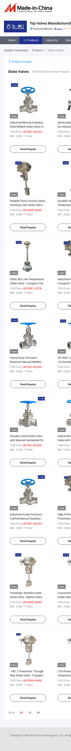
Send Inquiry (28, 149)
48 (38, 712)
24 (21, 712)
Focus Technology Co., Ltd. (50, 735)
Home (11, 40)
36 (29, 712)
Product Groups (21, 61)
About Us (52, 40)
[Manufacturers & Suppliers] (29, 7)
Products (32, 40)
